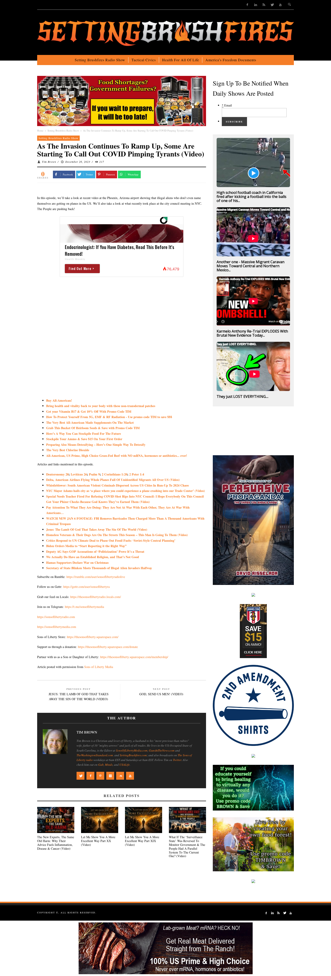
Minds (109, 765)
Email (227, 105)
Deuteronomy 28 (57, 474)
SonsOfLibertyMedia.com (131, 750)
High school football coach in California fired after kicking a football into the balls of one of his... (251, 196)
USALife (124, 765)
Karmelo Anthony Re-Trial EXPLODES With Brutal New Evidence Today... (252, 333)
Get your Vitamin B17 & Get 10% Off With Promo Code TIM (88, 411)
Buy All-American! (59, 400)
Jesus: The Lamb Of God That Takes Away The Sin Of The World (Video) (96, 529)
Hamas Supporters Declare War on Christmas (77, 562)
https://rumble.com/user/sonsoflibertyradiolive (95, 577)
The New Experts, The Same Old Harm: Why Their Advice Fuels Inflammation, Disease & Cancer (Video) (55, 842)
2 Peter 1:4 (136, 474)
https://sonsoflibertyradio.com (56, 617)
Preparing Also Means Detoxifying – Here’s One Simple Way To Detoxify (95, 444)
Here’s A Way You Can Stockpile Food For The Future (83, 433)
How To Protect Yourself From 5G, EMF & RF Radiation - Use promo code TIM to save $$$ (109, 416)
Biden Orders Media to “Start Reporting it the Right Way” (86, 545)
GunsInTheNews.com (162, 750)
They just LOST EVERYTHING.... (242, 396)
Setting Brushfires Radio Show (63, 130)
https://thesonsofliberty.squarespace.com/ (92, 637)
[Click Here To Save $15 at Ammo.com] (253, 630)
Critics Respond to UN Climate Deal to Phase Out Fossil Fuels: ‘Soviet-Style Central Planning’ (110, 540)
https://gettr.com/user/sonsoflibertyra (86, 586)
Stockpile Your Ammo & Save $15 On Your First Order (84, 439)
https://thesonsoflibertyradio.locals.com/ (95, 597)
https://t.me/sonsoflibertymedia (84, 607)
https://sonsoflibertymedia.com (56, 627)
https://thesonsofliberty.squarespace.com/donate (108, 647)
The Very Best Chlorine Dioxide (67, 450)
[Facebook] (247, 4)
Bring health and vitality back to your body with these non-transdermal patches (100, 405)
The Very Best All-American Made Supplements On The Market (90, 422)
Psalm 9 (94, 474)
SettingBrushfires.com (133, 755)
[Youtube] (280, 4)
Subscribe (234, 121)
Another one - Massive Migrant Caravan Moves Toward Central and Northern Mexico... (250, 266)
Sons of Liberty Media (98, 667)
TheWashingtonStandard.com (95, 755)
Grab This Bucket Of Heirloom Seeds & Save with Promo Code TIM (93, 428)
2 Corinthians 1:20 (114, 474)
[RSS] (264, 4)
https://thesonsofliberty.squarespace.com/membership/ (134, 657)
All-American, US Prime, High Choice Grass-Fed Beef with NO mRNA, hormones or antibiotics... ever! (116, 455)
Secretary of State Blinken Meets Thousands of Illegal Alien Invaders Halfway (99, 568)
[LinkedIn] (256, 4)
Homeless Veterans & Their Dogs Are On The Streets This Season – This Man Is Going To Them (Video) (117, 534)
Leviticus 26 (79, 474)
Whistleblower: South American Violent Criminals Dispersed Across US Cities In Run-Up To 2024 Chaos (117, 485)
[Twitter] (272, 4)
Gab (101, 765)
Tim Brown (49, 161)
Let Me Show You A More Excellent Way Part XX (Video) (98, 841)
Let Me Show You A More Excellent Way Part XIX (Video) (142, 841)
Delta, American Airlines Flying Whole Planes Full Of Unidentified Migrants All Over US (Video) (113, 479)
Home (40, 130)
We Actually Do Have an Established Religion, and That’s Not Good (92, 557)
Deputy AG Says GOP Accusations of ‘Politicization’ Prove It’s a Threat (95, 551)
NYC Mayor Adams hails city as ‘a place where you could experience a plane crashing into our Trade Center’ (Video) (125, 490)
